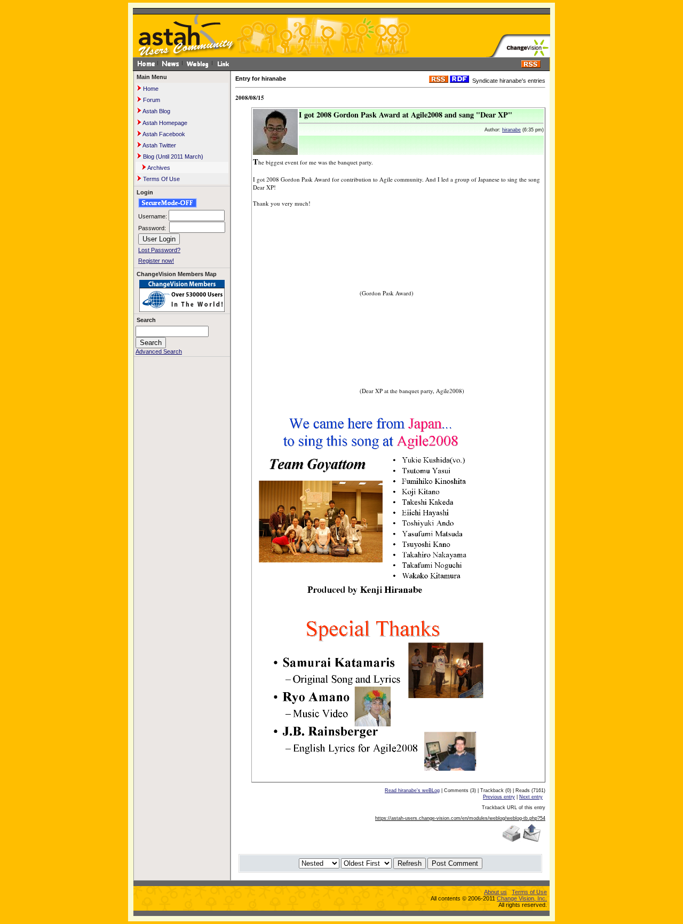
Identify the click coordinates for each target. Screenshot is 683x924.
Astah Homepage (164, 123)
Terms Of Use (160, 179)
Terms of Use (529, 892)
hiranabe (511, 129)
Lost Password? (159, 250)
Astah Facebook (163, 134)
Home (149, 88)
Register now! (156, 260)
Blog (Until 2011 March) (172, 156)
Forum (150, 100)
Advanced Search (159, 351)
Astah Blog (155, 111)
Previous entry (499, 797)
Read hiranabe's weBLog (412, 790)
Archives (158, 168)
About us (495, 892)
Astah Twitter (158, 145)
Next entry (531, 797)
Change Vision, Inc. (522, 898)
